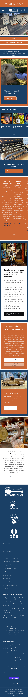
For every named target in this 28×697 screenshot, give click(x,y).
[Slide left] (10, 134)
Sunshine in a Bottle (17, 127)
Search (4, 548)
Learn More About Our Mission (12, 313)
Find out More (14, 477)
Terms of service (10, 693)
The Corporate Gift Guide (9, 568)
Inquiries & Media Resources (10, 585)
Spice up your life (7, 565)
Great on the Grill (5, 127)
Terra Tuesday (6, 578)
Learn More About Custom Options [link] (14, 364)
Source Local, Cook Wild (14, 47)
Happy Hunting (10, 408)
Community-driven (8, 53)
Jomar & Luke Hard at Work (7, 224)
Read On (14, 360)
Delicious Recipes (9, 51)
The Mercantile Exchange (9, 571)
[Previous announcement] (2, 3)
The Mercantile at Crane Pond (10, 558)
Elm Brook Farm (6, 554)
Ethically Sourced (19, 51)
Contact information (19, 693)
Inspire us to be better (8, 582)
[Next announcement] (25, 3)
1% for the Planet (8, 641)
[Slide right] (17, 134)
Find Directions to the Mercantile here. (11, 637)
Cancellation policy (15, 695)
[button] (3, 10)
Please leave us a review (14, 171)
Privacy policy (20, 691)
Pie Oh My (14, 38)
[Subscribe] (23, 673)
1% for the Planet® (18, 658)
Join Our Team (6, 588)
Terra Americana (7, 551)
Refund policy (13, 691)
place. (7, 662)
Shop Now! (17, 223)
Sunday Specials (7, 575)
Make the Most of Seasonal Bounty (14, 42)
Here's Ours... (10, 98)
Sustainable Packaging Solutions (11, 561)
